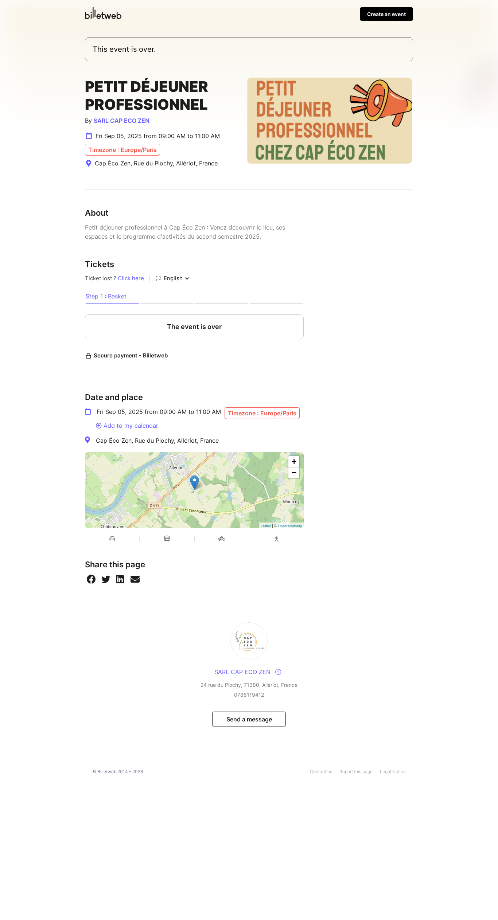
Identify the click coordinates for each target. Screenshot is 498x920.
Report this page (356, 771)
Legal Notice (393, 771)
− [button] (294, 472)
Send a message (249, 719)
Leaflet (266, 526)
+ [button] (294, 461)
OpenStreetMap (290, 526)
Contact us (321, 771)
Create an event (386, 14)
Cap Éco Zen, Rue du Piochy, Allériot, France (157, 440)
